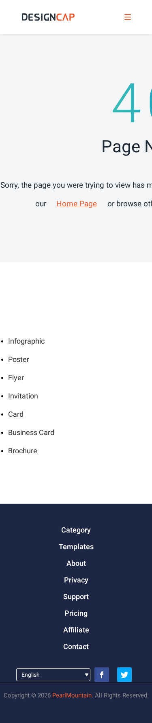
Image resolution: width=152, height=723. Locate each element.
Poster (18, 359)
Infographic (26, 341)
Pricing (76, 613)
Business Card (31, 432)
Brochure (22, 450)
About (76, 563)
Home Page (76, 203)
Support (76, 596)
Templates (76, 546)
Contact (76, 646)
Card (16, 414)
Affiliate (76, 630)
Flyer (16, 377)
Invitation (23, 396)
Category (76, 530)
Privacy (76, 580)
